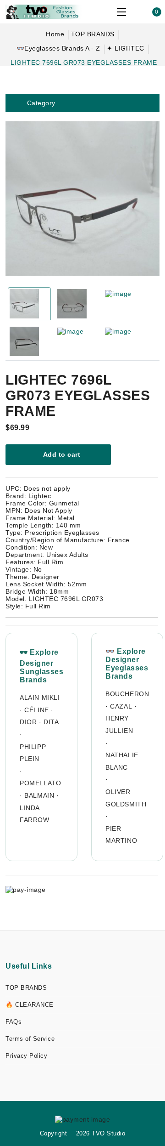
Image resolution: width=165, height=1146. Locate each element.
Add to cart (60, 454)
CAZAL (121, 706)
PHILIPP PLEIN (33, 753)
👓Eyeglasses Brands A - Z (58, 48)
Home (55, 34)
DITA (51, 722)
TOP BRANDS (93, 34)
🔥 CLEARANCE (30, 1004)
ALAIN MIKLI (40, 697)
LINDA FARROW (35, 814)
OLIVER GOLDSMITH (125, 798)
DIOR (28, 722)
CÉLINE (36, 710)
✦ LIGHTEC (125, 48)
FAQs (14, 1021)
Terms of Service (30, 1038)
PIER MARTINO (121, 835)
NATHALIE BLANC (121, 761)
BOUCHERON (127, 694)
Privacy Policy (26, 1055)
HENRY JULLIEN (119, 724)
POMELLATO (40, 783)
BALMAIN (39, 795)
